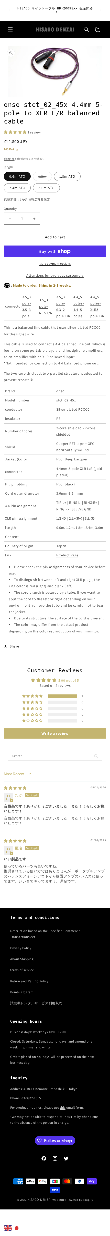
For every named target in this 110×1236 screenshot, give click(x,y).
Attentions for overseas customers (55, 275)
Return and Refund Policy (29, 981)
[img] (15, 788)
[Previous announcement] (9, 10)
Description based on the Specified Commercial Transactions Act (46, 934)
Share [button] (14, 646)
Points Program (22, 992)
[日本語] (17, 1228)
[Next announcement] (100, 10)
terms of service (22, 970)
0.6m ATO (17, 176)
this (62, 1107)
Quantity (10, 208)
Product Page (67, 555)
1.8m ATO (67, 176)
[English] (8, 1228)
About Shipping (22, 959)
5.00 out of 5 (68, 680)
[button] (10, 29)
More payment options (55, 263)
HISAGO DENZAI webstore (46, 1199)
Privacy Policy (20, 948)
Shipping (9, 158)
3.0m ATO (46, 188)
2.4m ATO (17, 188)
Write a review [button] (54, 733)
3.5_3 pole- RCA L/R (45, 306)
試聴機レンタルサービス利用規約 (36, 1003)
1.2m (45, 177)
